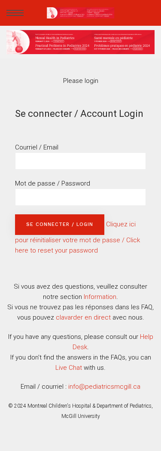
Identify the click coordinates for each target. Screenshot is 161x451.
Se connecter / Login (59, 224)
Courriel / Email (36, 147)
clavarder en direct (83, 317)
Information (100, 297)
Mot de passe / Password (52, 183)
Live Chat (68, 368)
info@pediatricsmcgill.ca (104, 386)
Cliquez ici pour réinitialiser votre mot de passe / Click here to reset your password (77, 237)
